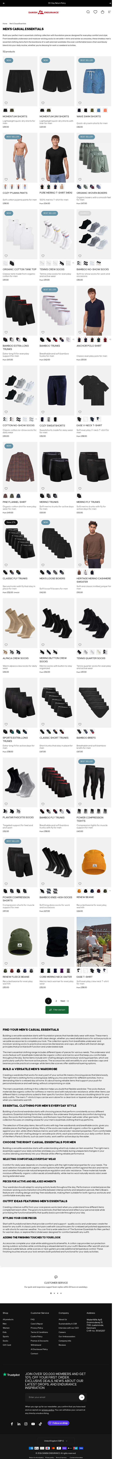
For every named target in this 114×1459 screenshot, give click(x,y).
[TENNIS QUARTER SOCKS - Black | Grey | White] (105, 652)
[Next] (110, 3)
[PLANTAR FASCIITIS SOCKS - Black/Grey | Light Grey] (5, 811)
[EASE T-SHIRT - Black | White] (79, 970)
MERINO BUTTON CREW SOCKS (53, 660)
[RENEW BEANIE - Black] (85, 891)
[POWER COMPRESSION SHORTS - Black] (5, 891)
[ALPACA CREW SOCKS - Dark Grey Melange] (11, 652)
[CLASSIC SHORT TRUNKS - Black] (42, 731)
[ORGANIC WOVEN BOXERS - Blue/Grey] (79, 186)
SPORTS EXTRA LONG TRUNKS (15, 739)
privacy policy (48, 1410)
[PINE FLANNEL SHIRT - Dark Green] (11, 495)
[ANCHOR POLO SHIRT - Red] (105, 339)
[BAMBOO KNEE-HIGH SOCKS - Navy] (48, 891)
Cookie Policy (36, 1337)
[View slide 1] (51, 1293)
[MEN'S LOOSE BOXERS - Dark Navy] (48, 572)
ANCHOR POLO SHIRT (89, 346)
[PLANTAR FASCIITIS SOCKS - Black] (11, 811)
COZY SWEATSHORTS (52, 425)
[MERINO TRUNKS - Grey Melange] (48, 495)
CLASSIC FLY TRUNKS (15, 578)
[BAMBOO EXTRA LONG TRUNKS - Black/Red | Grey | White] (11, 339)
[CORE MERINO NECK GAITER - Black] (42, 970)
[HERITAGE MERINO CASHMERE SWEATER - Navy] (92, 572)
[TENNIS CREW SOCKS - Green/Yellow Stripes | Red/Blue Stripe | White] (48, 263)
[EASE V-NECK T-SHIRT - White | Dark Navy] (98, 419)
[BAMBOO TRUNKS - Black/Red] (48, 339)
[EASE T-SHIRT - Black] (92, 970)
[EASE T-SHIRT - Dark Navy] (98, 970)
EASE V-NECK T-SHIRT (89, 425)
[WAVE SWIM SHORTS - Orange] (105, 110)
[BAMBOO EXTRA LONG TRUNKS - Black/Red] (5, 339)
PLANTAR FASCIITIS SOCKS (18, 817)
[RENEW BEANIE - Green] (105, 891)
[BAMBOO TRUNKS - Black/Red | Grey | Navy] (61, 339)
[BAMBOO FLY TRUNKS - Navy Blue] (68, 811)
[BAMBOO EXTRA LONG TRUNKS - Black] (25, 339)
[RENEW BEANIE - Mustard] (79, 891)
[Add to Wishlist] (6, 103)
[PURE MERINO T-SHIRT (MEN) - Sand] (61, 186)
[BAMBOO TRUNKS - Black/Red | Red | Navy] (55, 339)
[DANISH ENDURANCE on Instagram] (26, 1424)
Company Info (65, 1341)
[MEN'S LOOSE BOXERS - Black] (42, 572)
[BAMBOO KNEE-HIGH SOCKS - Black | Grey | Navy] (55, 891)
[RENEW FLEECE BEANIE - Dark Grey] (31, 970)
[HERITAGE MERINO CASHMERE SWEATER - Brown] (79, 572)
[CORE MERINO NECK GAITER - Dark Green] (48, 970)
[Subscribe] (82, 1397)
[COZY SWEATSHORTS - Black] (55, 419)
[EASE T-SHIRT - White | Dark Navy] (105, 970)
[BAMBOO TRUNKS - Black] (42, 339)
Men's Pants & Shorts (19, 1137)
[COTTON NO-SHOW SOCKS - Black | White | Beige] (11, 419)
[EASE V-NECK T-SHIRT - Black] (79, 419)
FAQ (32, 1320)
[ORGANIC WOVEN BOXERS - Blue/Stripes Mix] (98, 186)
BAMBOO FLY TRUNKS (52, 817)
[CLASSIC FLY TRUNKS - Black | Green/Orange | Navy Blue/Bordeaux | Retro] (11, 572)
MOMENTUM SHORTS (15, 116)
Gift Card (7, 1345)
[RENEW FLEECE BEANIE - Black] (18, 970)
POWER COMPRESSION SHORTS (16, 899)
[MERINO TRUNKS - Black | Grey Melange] (55, 495)
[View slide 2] (54, 1293)
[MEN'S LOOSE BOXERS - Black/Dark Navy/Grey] (61, 572)
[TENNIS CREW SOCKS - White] (55, 263)
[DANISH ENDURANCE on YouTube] (33, 1424)
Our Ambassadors (67, 1337)
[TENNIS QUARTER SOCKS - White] (92, 652)
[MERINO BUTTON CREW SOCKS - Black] (42, 652)
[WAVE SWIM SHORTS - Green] (92, 110)
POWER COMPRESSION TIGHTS (90, 819)
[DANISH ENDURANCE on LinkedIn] (19, 1424)
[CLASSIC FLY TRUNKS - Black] (5, 572)
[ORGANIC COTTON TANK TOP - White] (5, 263)
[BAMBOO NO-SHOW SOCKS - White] (92, 263)
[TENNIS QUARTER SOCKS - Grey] (85, 652)
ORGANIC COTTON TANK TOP (19, 269)
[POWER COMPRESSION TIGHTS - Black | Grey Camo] (98, 811)
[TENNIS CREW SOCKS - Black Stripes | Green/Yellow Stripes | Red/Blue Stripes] (42, 263)
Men (5, 1324)
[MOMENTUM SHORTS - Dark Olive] (11, 110)
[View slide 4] (61, 1293)
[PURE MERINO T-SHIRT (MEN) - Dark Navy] (55, 186)
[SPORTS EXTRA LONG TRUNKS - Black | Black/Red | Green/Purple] (11, 731)
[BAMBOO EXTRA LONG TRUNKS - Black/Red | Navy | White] (18, 339)
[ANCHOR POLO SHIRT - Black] (92, 339)
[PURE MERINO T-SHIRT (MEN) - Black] (42, 186)
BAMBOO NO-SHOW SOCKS (93, 269)
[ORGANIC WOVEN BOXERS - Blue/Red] (92, 186)
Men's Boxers (101, 1190)
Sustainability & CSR (68, 1324)
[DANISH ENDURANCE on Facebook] (12, 1424)
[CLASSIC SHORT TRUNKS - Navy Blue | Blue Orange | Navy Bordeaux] (55, 731)
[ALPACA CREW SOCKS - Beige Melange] (5, 652)
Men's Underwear (39, 1232)
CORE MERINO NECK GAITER (56, 977)
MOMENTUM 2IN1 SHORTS (54, 116)
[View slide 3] (57, 1293)
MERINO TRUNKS (49, 502)
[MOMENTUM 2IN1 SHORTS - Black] (42, 110)
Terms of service (61, 1457)
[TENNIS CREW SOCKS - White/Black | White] (68, 263)
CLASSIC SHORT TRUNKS (54, 738)
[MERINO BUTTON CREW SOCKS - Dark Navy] (48, 652)
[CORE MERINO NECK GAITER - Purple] (61, 970)
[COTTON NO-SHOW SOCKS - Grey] (31, 419)
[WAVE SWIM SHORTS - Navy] (79, 110)
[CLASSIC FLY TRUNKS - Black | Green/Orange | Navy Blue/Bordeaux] (18, 572)
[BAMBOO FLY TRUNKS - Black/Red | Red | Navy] (55, 811)
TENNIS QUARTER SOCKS (91, 658)
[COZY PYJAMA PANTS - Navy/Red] (18, 186)
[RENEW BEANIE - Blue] (92, 891)
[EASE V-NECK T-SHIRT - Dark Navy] (92, 419)
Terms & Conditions (39, 1332)
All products (8, 1320)
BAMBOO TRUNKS (50, 346)
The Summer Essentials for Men (86, 1229)
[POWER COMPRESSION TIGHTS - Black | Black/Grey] (92, 811)
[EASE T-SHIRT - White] (85, 970)
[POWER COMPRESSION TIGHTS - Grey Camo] (105, 811)
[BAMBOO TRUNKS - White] (68, 339)
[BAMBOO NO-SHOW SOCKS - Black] (85, 263)
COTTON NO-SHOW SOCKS (18, 425)
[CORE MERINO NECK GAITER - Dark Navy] (55, 970)
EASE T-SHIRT (85, 977)
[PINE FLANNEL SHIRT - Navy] (18, 495)
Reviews (62, 1345)
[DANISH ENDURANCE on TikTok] (40, 1424)
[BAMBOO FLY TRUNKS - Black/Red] (42, 811)
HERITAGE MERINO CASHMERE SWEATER (94, 580)
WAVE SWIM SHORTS (89, 116)
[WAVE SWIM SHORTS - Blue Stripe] (98, 110)
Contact (34, 1354)
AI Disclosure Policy (39, 1349)
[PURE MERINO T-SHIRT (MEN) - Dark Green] (48, 186)
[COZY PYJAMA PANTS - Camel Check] (11, 186)
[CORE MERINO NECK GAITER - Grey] (68, 970)
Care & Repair (37, 1324)
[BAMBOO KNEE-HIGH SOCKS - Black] (42, 891)
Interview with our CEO (69, 1328)
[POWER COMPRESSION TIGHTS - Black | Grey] (85, 811)
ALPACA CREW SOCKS (16, 658)
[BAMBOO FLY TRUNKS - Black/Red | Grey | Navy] (48, 811)
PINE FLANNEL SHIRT (14, 502)
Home (5, 23)
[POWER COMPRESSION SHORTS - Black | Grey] (11, 891)
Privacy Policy (37, 1328)
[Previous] (4, 3)
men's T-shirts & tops (30, 1097)
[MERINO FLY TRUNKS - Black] (79, 495)
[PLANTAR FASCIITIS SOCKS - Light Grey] (18, 811)
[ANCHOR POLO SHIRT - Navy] (79, 339)
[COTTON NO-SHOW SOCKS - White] (25, 419)
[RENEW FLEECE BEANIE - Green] (5, 970)
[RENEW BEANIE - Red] (98, 891)
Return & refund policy (36, 1457)
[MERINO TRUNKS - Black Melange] (42, 495)
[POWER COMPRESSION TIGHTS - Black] (79, 811)
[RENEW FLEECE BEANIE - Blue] (25, 970)
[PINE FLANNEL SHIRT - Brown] (5, 495)
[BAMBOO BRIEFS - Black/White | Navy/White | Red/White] (92, 731)
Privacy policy (49, 1457)
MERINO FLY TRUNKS (88, 502)
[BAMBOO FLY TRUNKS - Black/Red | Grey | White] (61, 811)
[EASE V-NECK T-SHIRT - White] (85, 419)
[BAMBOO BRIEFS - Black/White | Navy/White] (85, 731)
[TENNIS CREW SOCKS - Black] (61, 263)
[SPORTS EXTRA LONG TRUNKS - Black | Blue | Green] (18, 731)
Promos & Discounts (39, 1341)
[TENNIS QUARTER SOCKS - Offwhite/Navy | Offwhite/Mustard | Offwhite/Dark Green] (98, 652)
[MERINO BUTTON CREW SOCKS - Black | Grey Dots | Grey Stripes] (55, 652)
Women (6, 1328)
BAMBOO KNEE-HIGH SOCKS (56, 897)
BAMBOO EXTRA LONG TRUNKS (16, 347)
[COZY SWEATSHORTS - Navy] (42, 419)
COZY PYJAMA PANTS (15, 193)
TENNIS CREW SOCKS (52, 269)
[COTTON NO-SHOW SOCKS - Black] (18, 419)
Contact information (76, 1457)
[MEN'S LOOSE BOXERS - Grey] (55, 572)
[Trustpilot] (11, 1374)
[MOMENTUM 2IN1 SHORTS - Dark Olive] (48, 110)
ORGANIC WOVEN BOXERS (92, 193)
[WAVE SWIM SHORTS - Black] (85, 110)
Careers (62, 1332)
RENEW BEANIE (85, 897)
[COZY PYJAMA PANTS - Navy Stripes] (5, 186)
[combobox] (56, 1441)
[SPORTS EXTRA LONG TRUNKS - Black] (5, 731)
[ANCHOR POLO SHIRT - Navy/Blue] (85, 339)
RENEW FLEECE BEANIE (16, 977)
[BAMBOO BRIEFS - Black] (79, 731)
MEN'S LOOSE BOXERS (52, 578)
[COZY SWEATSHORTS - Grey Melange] (48, 419)
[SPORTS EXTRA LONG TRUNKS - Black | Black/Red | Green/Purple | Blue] (25, 731)
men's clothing (19, 1078)
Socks (5, 1341)
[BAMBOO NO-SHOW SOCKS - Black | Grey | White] (79, 263)
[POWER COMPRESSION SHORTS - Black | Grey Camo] (25, 891)
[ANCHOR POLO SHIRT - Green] (98, 339)
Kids (5, 1332)
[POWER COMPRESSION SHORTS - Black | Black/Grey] (18, 891)
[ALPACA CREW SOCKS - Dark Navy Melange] (18, 652)
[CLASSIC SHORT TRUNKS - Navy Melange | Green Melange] (48, 731)
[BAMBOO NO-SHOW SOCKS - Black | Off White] (98, 263)
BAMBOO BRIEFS (86, 738)
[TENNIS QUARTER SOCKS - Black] (79, 652)
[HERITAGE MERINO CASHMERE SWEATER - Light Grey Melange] (85, 572)
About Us (63, 1320)
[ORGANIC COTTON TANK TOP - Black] (11, 263)
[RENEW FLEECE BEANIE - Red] (11, 970)
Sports (6, 1337)
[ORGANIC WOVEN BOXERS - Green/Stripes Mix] (85, 186)
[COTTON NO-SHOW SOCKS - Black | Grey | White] (5, 419)
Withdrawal (36, 1345)
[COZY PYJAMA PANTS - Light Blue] (25, 186)
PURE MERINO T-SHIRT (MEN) (56, 193)
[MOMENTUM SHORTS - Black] (5, 110)
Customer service (56, 1283)
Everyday (24, 1125)
